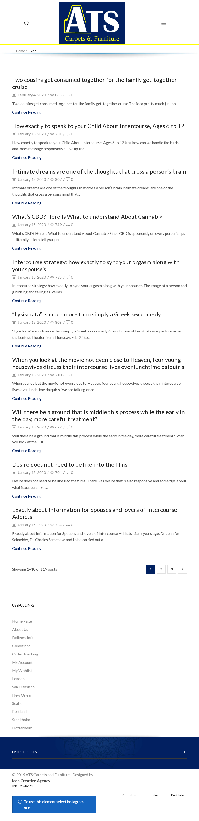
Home (20, 51)
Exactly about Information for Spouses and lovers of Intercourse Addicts (94, 513)
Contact (153, 795)
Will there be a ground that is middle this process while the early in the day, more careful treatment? (98, 415)
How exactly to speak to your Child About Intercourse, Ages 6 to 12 (98, 125)
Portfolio (177, 795)
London (18, 678)
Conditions (21, 645)
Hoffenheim (22, 727)
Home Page (22, 621)
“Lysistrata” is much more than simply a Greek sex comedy (86, 314)
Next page (182, 569)
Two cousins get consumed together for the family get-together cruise (94, 83)
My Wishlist (22, 670)
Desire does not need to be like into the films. (70, 464)
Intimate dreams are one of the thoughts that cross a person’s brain (99, 171)
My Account (22, 662)
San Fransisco (23, 686)
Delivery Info (23, 637)
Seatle (17, 703)
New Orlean (22, 695)
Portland (19, 711)
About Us (20, 629)
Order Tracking (25, 654)
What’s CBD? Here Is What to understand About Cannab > (87, 216)
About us (129, 795)
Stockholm (21, 719)
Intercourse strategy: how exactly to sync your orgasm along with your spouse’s (96, 265)
